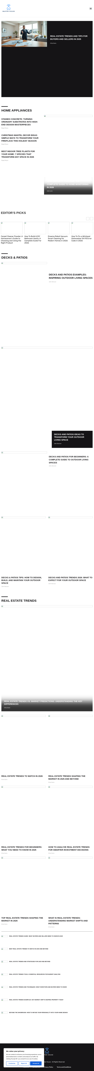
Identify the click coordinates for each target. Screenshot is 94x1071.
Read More (4, 128)
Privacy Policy (48, 1067)
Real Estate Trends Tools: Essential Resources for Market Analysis (34, 974)
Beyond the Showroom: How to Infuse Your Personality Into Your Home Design (38, 1012)
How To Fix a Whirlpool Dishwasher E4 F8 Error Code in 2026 (58, 238)
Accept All (36, 1063)
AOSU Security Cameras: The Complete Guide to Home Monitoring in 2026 (67, 184)
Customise (12, 1063)
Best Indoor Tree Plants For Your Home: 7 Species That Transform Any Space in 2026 (18, 154)
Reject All (24, 1063)
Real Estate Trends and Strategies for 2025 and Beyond (29, 961)
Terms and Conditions (64, 1067)
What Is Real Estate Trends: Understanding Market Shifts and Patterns (68, 921)
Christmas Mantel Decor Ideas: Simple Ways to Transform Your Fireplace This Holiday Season (19, 138)
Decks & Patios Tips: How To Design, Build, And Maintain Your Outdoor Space (21, 580)
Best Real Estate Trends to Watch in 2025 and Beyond (28, 949)
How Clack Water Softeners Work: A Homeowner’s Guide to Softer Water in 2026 (81, 239)
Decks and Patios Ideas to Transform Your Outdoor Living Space (69, 437)
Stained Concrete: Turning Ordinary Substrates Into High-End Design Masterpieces (19, 122)
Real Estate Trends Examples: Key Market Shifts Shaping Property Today (36, 999)
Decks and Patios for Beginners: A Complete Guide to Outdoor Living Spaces (68, 460)
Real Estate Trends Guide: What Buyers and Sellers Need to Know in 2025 (36, 936)
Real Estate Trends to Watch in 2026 (22, 776)
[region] (24, 1057)
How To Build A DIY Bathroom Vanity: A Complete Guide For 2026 (9, 239)
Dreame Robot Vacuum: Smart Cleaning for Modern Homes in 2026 (34, 238)
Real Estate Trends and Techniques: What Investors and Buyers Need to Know (38, 987)
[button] (90, 8)
